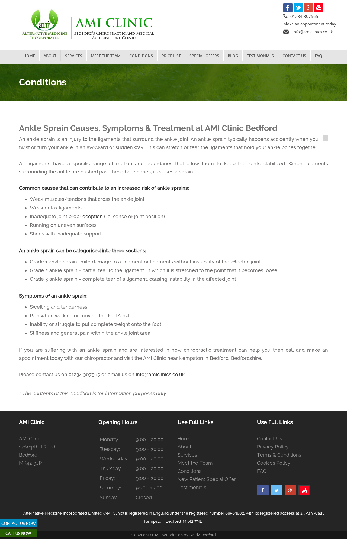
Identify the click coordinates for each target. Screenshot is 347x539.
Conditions (141, 55)
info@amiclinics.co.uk (313, 31)
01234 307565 (304, 16)
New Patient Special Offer (207, 479)
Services (73, 55)
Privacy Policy (273, 447)
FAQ (318, 55)
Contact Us (294, 55)
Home (29, 55)
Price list (171, 55)
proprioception (86, 216)
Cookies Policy (273, 463)
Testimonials (260, 55)
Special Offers (204, 55)
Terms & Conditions (279, 455)
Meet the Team (106, 55)
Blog (233, 55)
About (50, 55)
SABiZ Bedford (202, 535)
